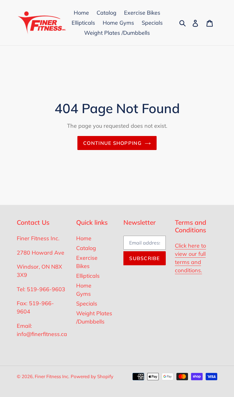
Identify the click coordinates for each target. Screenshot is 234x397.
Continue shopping (112, 143)
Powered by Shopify (92, 376)
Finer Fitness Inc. (52, 376)
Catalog (86, 248)
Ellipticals (88, 275)
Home (83, 238)
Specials (86, 303)
